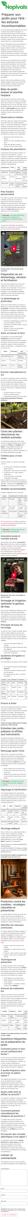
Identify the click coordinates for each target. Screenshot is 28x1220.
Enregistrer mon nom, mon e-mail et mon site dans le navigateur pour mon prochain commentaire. (13, 1210)
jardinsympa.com (13, 227)
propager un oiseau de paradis (10, 548)
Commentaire (5, 1168)
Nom (3, 1188)
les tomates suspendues (8, 523)
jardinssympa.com (21, 553)
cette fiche (15, 940)
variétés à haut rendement (8, 525)
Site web (3, 1201)
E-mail (3, 1194)
